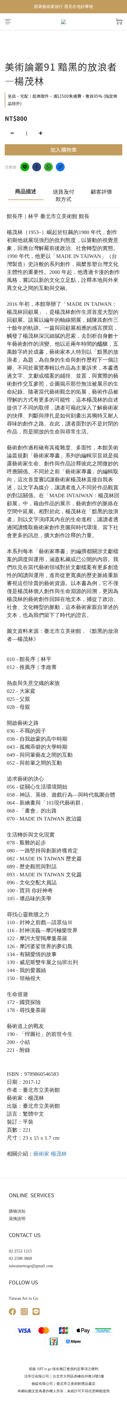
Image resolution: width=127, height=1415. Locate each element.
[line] (24, 167)
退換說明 (17, 1218)
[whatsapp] (48, 167)
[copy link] (60, 167)
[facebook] (36, 167)
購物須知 (17, 1211)
